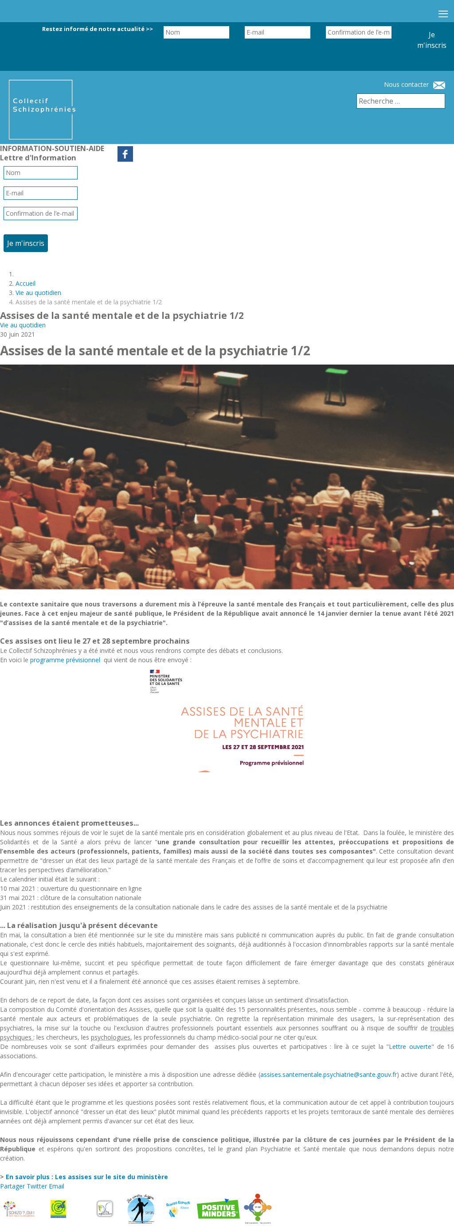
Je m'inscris (431, 40)
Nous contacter (406, 84)
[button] (436, 1209)
